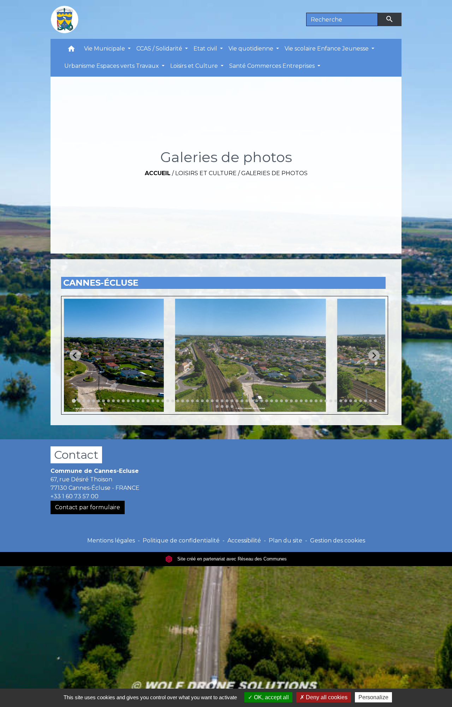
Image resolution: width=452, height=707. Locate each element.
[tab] (74, 401)
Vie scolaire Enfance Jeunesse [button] (327, 48)
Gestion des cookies (337, 540)
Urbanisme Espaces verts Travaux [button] (112, 66)
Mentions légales (111, 540)
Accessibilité (244, 540)
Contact (76, 455)
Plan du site (285, 540)
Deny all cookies (325, 697)
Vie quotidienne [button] (251, 48)
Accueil (158, 173)
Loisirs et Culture (206, 173)
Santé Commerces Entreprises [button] (272, 66)
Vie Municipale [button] (105, 48)
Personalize (373, 697)
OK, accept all (270, 697)
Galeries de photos (274, 173)
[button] (71, 50)
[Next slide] (374, 355)
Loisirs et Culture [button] (194, 66)
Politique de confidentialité (181, 540)
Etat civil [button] (206, 48)
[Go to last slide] (75, 355)
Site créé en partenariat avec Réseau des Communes (231, 559)
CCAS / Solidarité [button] (160, 48)
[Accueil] (64, 19)
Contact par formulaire (87, 507)
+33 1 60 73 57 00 (74, 496)
